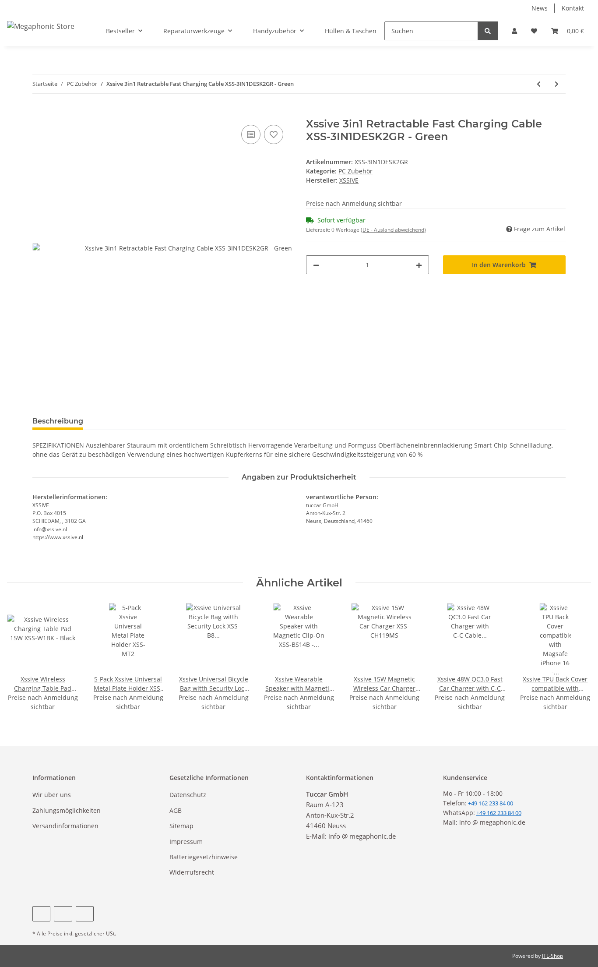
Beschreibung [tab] (57, 421)
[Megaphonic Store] (40, 26)
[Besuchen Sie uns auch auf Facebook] (41, 913)
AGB (175, 810)
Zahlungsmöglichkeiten (66, 810)
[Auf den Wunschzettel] (273, 134)
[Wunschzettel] (534, 31)
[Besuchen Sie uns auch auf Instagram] (85, 913)
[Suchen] (488, 30)
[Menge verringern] (316, 265)
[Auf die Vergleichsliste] (250, 134)
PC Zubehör (355, 171)
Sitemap (181, 826)
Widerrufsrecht (191, 872)
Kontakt (573, 8)
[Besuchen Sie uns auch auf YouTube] (63, 913)
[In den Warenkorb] (39, 113)
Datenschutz (187, 795)
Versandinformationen (65, 826)
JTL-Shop (552, 956)
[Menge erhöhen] (419, 265)
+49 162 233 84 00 (498, 813)
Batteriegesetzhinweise (203, 857)
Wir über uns (51, 795)
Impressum (186, 841)
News (539, 8)
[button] (514, 31)
